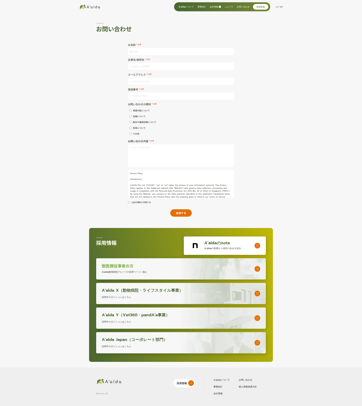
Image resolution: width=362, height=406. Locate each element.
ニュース (229, 7)
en (281, 7)
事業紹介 (202, 7)
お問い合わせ (243, 7)
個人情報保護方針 (248, 387)
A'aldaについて (186, 7)
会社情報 (218, 393)
